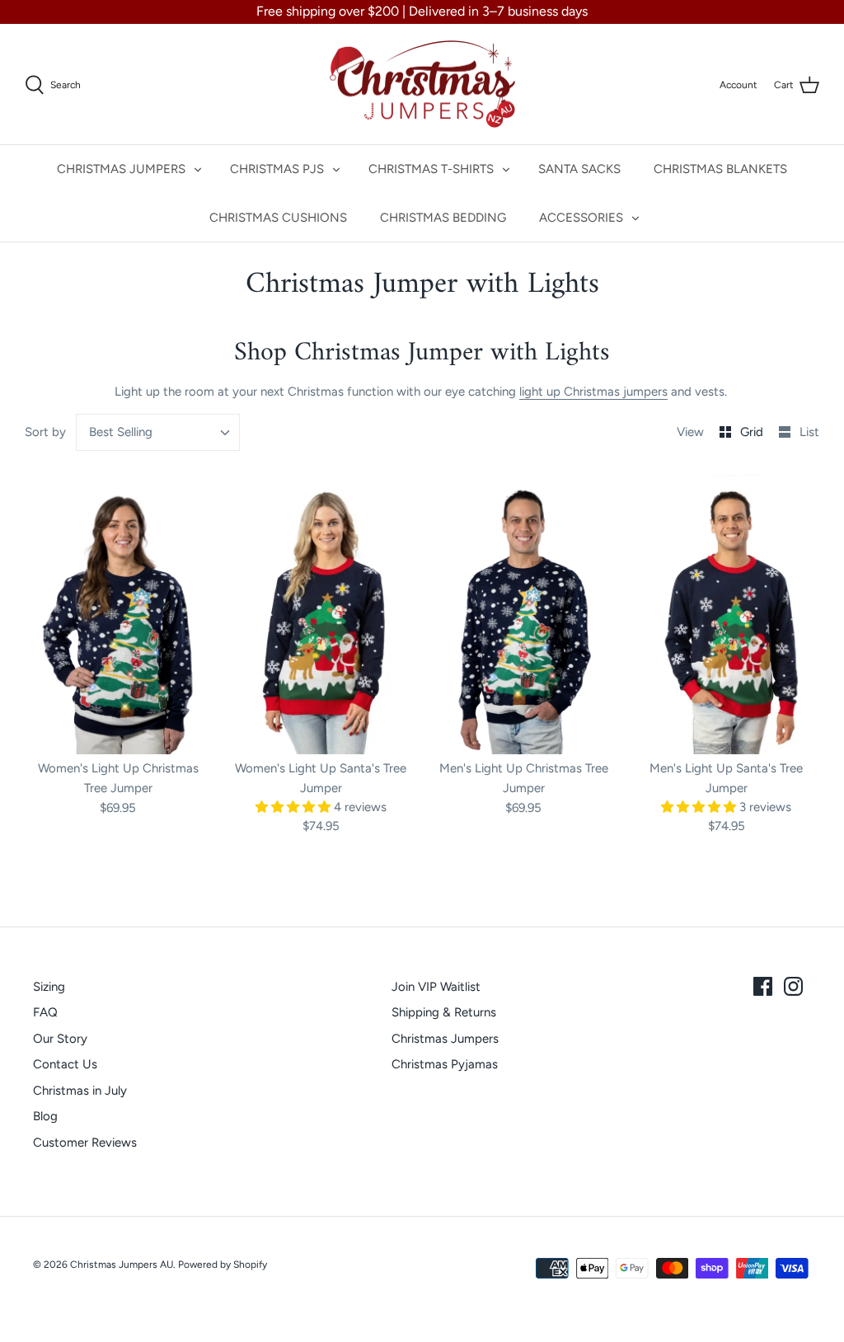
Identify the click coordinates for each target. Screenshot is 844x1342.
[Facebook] (762, 986)
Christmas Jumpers (445, 1038)
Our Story (60, 1038)
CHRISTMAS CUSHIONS (278, 217)
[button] (295, 807)
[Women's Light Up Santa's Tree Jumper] (320, 614)
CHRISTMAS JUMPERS (121, 169)
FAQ (45, 1012)
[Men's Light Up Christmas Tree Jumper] (523, 614)
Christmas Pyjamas (445, 1064)
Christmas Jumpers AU (121, 1264)
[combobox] (158, 432)
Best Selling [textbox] (120, 432)
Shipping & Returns (444, 1012)
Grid (753, 432)
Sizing (49, 986)
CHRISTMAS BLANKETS (720, 169)
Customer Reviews (85, 1142)
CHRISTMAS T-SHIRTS (431, 169)
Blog (45, 1116)
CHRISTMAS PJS (277, 169)
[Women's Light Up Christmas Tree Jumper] (118, 614)
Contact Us (65, 1064)
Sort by (45, 432)
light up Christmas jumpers (593, 391)
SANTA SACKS (579, 169)
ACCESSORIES (581, 217)
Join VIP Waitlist (436, 986)
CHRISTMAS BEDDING (443, 217)
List (809, 432)
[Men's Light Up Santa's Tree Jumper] (726, 614)
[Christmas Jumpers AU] (422, 84)
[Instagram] (793, 986)
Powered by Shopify (222, 1264)
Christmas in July (80, 1090)
